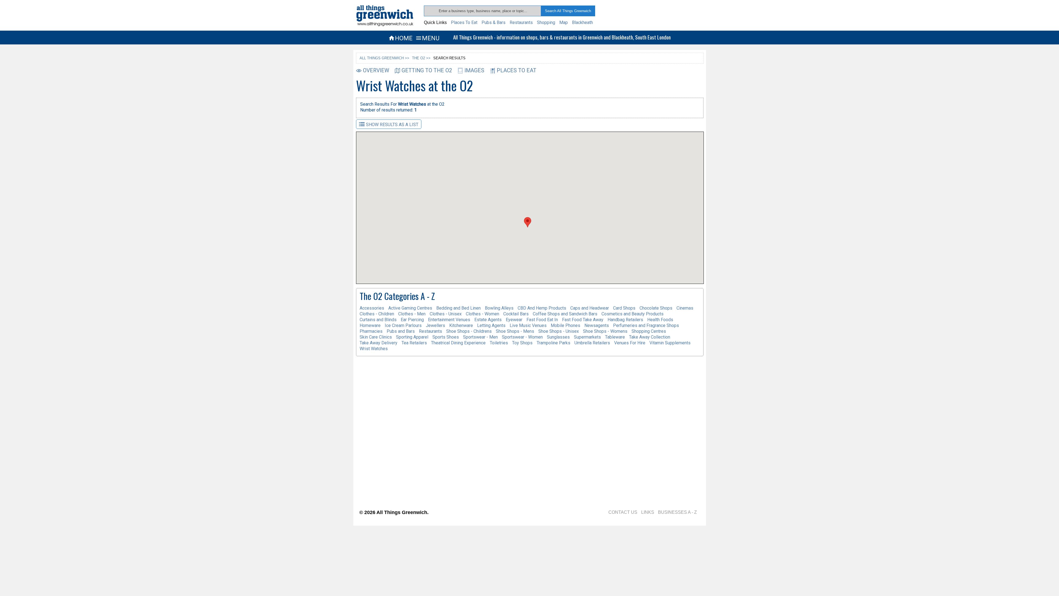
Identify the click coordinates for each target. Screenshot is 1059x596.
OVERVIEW (376, 70)
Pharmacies (371, 331)
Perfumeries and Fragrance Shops (646, 325)
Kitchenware (461, 325)
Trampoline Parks (553, 342)
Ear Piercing (412, 319)
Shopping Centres (649, 331)
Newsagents (596, 325)
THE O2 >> (421, 58)
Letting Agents (491, 325)
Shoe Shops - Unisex (558, 331)
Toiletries (499, 342)
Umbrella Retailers (592, 342)
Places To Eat (464, 22)
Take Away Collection (649, 337)
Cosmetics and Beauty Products (632, 313)
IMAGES (474, 70)
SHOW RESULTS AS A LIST (392, 124)
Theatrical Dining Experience (458, 342)
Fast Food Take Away (582, 319)
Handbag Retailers (625, 319)
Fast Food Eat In (542, 319)
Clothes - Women (482, 313)
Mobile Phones (565, 325)
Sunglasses (558, 337)
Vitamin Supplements (670, 342)
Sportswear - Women (522, 337)
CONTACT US (622, 512)
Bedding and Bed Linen (458, 308)
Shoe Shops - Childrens (469, 331)
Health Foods (660, 319)
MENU (427, 38)
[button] (527, 222)
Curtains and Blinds (378, 319)
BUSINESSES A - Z (677, 512)
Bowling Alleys (499, 308)
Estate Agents (488, 319)
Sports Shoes (445, 337)
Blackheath (582, 22)
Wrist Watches (374, 348)
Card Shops (624, 308)
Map (563, 22)
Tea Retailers (414, 342)
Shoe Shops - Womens (605, 331)
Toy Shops (522, 342)
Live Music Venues (528, 325)
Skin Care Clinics (376, 337)
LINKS (647, 512)
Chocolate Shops (656, 308)
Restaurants (521, 22)
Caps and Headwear (589, 308)
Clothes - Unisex (446, 313)
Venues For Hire (629, 342)
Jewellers (435, 325)
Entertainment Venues (449, 319)
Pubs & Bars (494, 22)
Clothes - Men (412, 313)
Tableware (615, 337)
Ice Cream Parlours (403, 325)
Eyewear (514, 319)
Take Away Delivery (378, 342)
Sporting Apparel (412, 337)
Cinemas (684, 308)
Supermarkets (587, 337)
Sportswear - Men (480, 337)
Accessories (372, 308)
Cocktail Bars (516, 313)
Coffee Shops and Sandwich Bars (565, 313)
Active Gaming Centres (410, 308)
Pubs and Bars (401, 331)
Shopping (546, 22)
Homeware (370, 325)
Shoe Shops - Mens (515, 331)
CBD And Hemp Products (542, 308)
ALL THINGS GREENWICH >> (384, 58)
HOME (400, 38)
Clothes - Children (377, 313)
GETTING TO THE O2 (427, 70)
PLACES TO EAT (516, 70)
